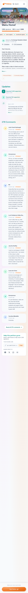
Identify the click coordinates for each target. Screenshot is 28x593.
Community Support (19, 75)
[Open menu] (24, 4)
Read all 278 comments (14, 327)
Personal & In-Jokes (7, 10)
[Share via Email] (17, 352)
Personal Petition (7, 75)
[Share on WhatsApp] (13, 352)
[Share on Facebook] (5, 352)
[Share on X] (9, 352)
